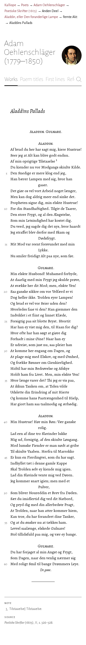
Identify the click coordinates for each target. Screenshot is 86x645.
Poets (25, 5)
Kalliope (10, 5)
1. (7, 609)
